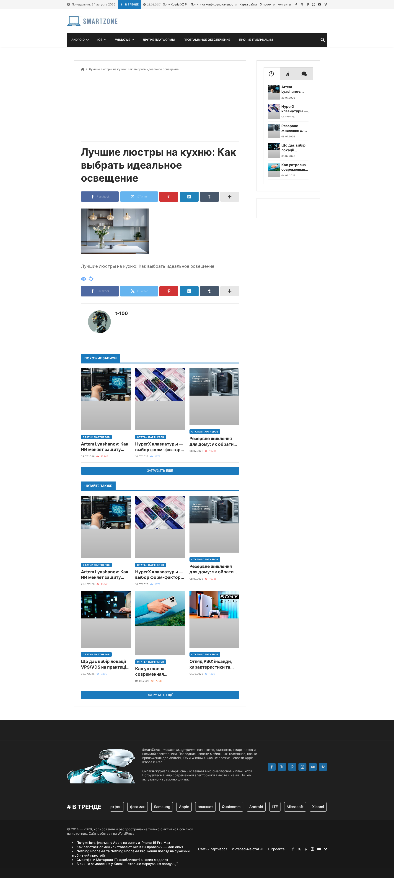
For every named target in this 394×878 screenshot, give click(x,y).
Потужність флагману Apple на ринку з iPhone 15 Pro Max (123, 843)
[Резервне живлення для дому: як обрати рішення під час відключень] (214, 396)
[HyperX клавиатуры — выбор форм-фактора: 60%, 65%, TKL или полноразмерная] (160, 399)
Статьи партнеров (96, 437)
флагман (126, 806)
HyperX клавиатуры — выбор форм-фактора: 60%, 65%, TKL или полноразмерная (159, 447)
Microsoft (283, 806)
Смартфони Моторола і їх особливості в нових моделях (122, 860)
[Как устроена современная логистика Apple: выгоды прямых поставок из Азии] (160, 623)
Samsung (150, 806)
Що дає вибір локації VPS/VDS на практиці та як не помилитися (103, 664)
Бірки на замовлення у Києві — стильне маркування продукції (127, 864)
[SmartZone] (92, 21)
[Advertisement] (160, 105)
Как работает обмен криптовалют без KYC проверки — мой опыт (130, 847)
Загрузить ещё (160, 470)
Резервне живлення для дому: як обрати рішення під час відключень (211, 441)
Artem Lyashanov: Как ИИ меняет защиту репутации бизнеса (104, 447)
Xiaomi (306, 806)
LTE (263, 806)
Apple (172, 806)
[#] (296, 4)
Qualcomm (219, 806)
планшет (194, 806)
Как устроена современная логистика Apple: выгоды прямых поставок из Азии (154, 671)
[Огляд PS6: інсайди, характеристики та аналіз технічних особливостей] (214, 619)
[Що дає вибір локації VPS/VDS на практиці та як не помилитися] (106, 619)
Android (244, 806)
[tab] (272, 73)
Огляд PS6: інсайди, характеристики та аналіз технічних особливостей (210, 664)
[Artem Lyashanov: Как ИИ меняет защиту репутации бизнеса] (106, 399)
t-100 (121, 313)
